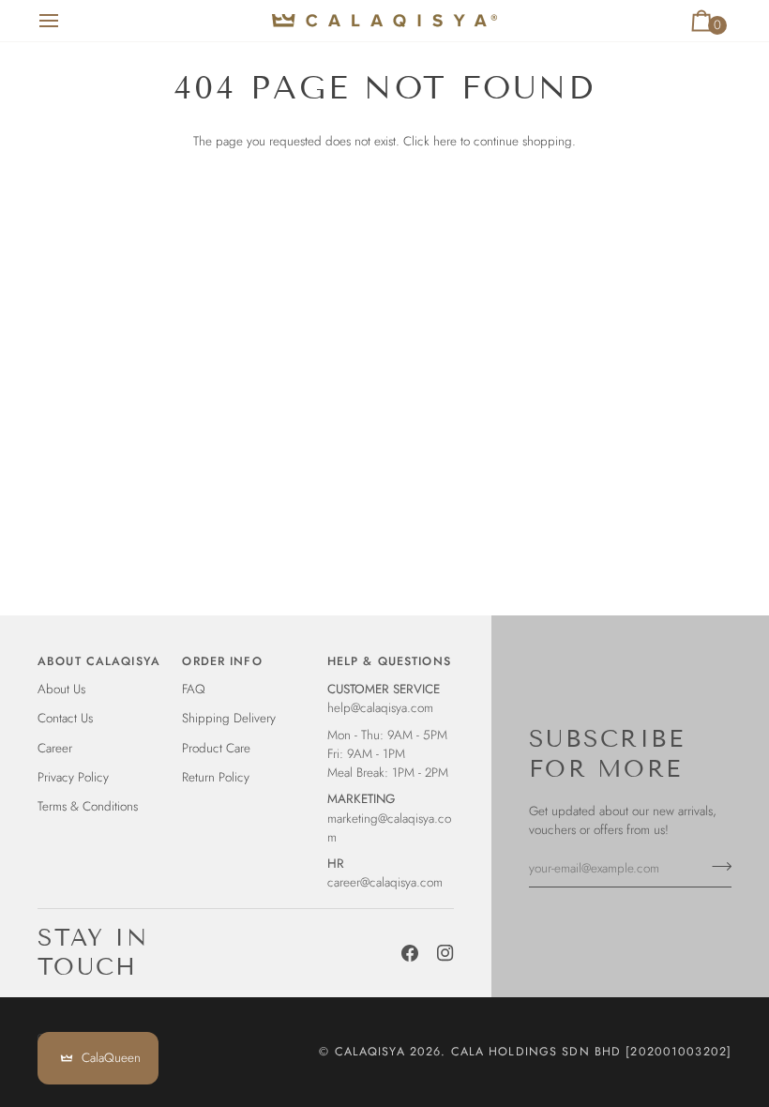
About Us (61, 689)
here (445, 141)
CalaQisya (370, 1051)
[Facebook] (409, 953)
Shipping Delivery (229, 718)
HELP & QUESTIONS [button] (389, 661)
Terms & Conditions (88, 806)
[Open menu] (66, 20)
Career (55, 748)
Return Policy (215, 777)
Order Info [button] (222, 661)
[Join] (716, 866)
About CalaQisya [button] (99, 661)
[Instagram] (445, 953)
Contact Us (65, 718)
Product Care (216, 748)
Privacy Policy (73, 777)
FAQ (193, 689)
